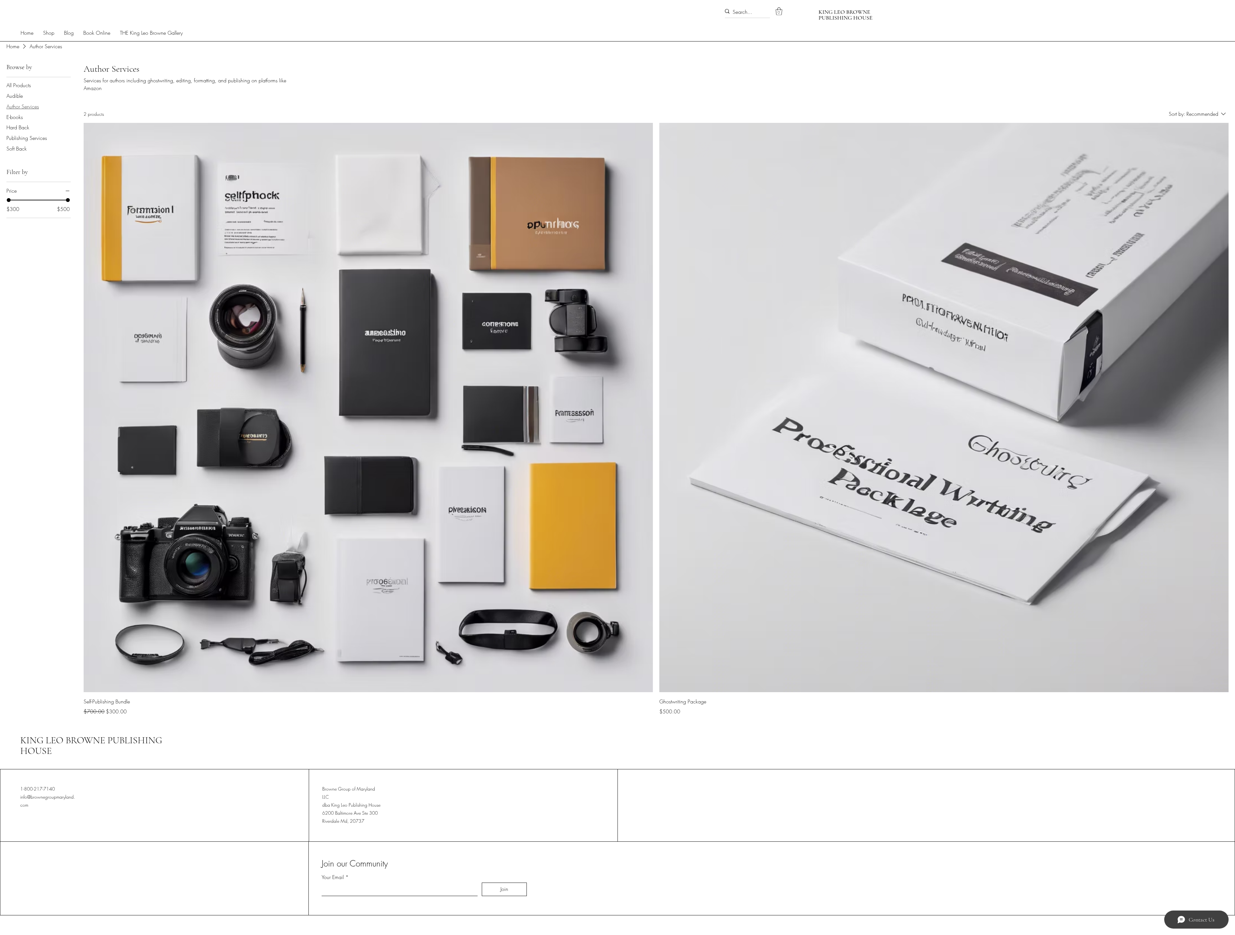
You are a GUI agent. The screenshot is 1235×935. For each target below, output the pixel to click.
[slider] (9, 200)
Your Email (333, 877)
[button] (779, 11)
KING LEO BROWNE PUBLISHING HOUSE (91, 745)
